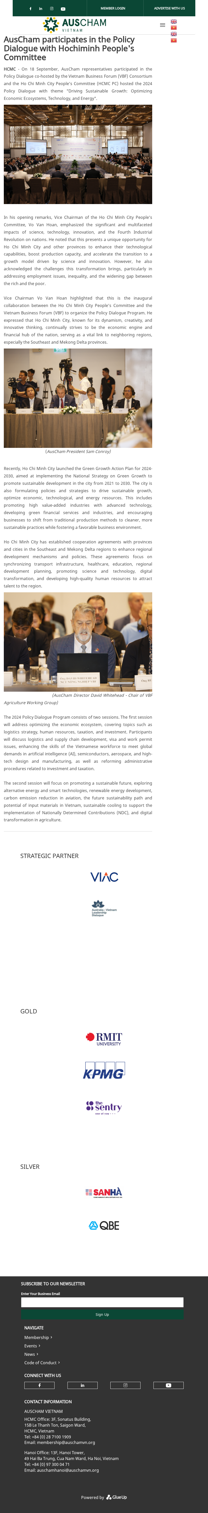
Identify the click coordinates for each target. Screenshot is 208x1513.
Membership (36, 1337)
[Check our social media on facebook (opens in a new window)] (31, 9)
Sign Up (102, 1314)
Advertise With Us (169, 8)
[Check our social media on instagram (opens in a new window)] (53, 9)
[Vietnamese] (174, 27)
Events (30, 1346)
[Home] (74, 25)
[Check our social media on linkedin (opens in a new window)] (42, 9)
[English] (174, 21)
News (29, 1354)
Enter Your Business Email (40, 1293)
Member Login (113, 8)
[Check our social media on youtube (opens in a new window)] (63, 9)
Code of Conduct (40, 1362)
